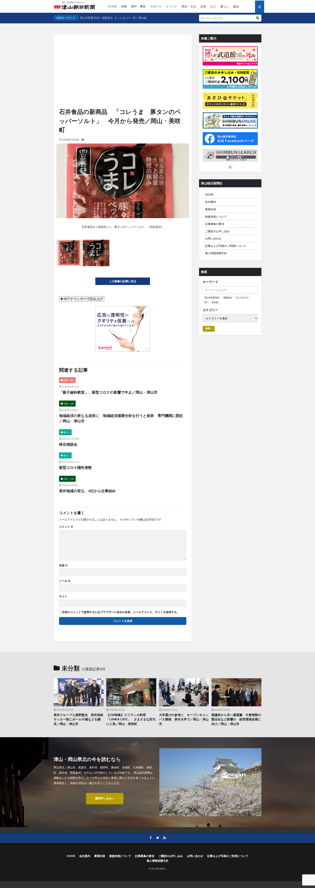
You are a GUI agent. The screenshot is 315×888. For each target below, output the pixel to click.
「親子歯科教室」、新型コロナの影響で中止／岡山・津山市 (108, 392)
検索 (207, 328)
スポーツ (156, 6)
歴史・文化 (189, 6)
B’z (134, 17)
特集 (124, 6)
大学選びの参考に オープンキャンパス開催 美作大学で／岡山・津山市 (184, 719)
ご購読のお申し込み (217, 231)
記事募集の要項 (214, 223)
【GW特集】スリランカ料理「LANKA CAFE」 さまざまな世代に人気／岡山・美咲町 (130, 719)
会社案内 (210, 201)
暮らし (224, 6)
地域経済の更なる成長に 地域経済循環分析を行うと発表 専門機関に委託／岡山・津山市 (121, 418)
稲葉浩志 (107, 17)
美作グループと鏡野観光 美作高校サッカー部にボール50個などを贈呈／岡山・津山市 (78, 719)
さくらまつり (122, 17)
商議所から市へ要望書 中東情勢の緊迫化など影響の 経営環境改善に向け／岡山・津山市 (236, 719)
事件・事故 (138, 6)
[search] (257, 18)
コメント (66, 526)
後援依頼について (216, 216)
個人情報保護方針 (216, 253)
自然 (203, 6)
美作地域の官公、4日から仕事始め (87, 491)
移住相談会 (68, 444)
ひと (213, 6)
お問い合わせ (213, 238)
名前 (63, 565)
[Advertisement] (122, 60)
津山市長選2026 (90, 17)
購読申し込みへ (104, 798)
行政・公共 (69, 403)
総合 (236, 6)
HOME (112, 6)
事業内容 (210, 209)
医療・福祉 (69, 380)
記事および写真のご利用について (225, 245)
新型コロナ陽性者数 (75, 467)
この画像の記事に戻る (122, 281)
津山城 (142, 17)
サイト (63, 596)
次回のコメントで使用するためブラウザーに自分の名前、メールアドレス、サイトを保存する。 (121, 612)
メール (65, 580)
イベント (171, 6)
